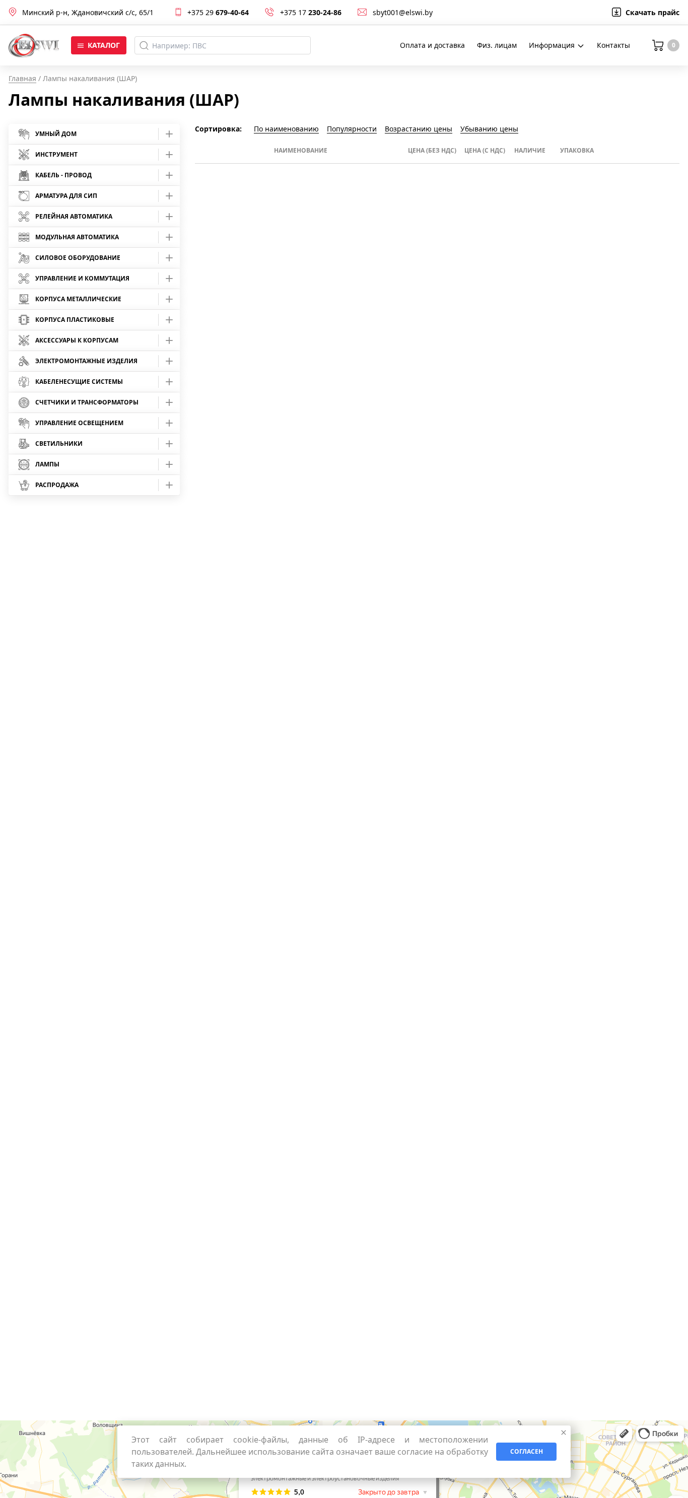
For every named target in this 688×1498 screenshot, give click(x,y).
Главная (22, 78)
